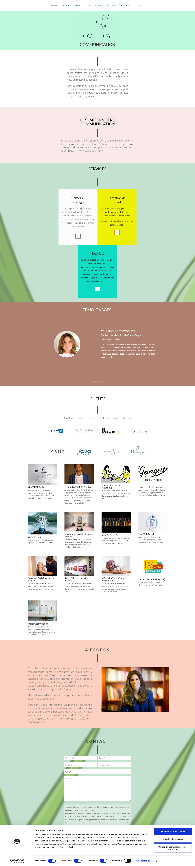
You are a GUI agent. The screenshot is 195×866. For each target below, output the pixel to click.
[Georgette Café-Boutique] (153, 484)
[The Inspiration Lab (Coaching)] (116, 482)
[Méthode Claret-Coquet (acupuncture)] (116, 575)
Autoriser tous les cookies (173, 831)
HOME (54, 5)
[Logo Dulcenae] (137, 458)
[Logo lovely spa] (111, 458)
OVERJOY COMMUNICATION (100, 5)
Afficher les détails (145, 861)
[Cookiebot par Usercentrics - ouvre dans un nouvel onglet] (17, 861)
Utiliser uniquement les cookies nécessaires (172, 848)
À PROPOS (124, 5)
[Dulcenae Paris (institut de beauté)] (42, 575)
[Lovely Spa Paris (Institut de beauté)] (79, 531)
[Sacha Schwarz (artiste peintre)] (79, 575)
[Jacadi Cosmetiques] (42, 620)
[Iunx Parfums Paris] (116, 532)
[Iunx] (137, 438)
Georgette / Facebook (110, 342)
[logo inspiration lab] (111, 438)
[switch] (78, 861)
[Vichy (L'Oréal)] (42, 534)
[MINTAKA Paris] (84, 438)
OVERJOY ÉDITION (71, 5)
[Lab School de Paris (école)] (153, 576)
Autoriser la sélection (173, 839)
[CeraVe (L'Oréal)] (153, 531)
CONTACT (138, 5)
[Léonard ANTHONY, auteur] (79, 484)
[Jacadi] (84, 458)
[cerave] (57, 438)
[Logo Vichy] (57, 458)
